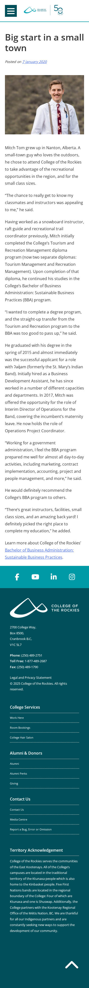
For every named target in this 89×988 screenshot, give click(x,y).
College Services (25, 707)
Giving (14, 783)
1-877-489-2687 (36, 661)
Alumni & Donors (26, 753)
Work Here (17, 718)
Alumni (14, 763)
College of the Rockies (43, 11)
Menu (11, 11)
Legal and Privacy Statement (31, 677)
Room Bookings (20, 727)
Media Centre (18, 819)
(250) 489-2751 (31, 655)
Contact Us (20, 799)
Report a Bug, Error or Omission (31, 829)
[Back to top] (71, 965)
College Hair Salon (21, 737)
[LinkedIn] (53, 577)
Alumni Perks (18, 773)
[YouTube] (35, 577)
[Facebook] (17, 577)
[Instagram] (72, 577)
